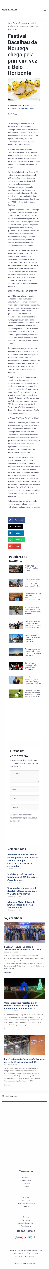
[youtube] (21, 1237)
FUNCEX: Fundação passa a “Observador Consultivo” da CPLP (22, 948)
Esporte (26, 1206)
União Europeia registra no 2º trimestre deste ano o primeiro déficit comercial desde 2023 (21, 1005)
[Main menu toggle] (44, 10)
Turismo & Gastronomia (21, 23)
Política (26, 1197)
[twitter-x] (26, 1237)
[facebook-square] (17, 1237)
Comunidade (26, 1180)
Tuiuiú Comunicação (28, 1263)
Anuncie (26, 1217)
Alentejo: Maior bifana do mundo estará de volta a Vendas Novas (21, 905)
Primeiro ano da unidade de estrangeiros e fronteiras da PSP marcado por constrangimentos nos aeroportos (22, 860)
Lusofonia (26, 1183)
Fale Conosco (26, 1226)
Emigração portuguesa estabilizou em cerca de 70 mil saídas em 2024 (24, 1060)
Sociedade (26, 1177)
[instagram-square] (35, 1237)
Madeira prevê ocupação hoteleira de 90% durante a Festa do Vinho (22, 877)
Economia (26, 1200)
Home (10, 23)
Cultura (26, 1186)
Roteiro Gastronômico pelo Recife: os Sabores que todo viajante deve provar (22, 891)
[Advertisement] (25, 723)
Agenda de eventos (26, 1223)
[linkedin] (30, 1237)
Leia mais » (7, 972)
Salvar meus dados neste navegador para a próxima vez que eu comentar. (23, 818)
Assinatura (26, 1220)
